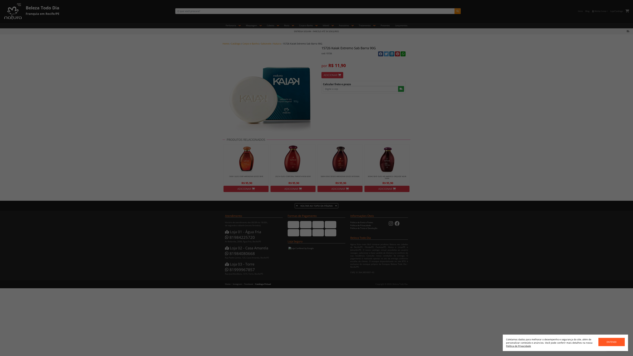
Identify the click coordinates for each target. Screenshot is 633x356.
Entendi (612, 341)
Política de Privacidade (518, 346)
